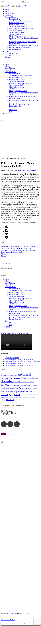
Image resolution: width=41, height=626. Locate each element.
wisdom (21, 252)
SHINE (13, 613)
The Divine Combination (17, 296)
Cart (10, 325)
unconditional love (11, 252)
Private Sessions (14, 289)
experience (11, 388)
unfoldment (32, 397)
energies (25, 385)
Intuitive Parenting (15, 319)
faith (17, 388)
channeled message (19, 382)
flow (21, 388)
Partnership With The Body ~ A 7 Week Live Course (22, 361)
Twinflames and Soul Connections (20, 290)
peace (12, 394)
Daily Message (19, 170)
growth (2, 391)
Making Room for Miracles (18, 306)
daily (25, 248)
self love (26, 394)
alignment (12, 375)
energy (30, 385)
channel (35, 378)
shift (34, 395)
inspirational (19, 391)
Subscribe (9, 434)
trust (15, 397)
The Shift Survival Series (17, 304)
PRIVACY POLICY (8, 620)
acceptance (4, 246)
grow (19, 250)
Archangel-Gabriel (15, 246)
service (30, 394)
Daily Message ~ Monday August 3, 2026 (19, 360)
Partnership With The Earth (18, 294)
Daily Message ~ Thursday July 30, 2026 (18, 365)
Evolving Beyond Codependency (20, 317)
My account (13, 323)
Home (7, 279)
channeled (4, 248)
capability (25, 246)
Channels (8, 285)
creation (31, 382)
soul (37, 394)
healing (7, 391)
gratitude (35, 388)
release (21, 394)
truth (18, 397)
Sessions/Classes (10, 287)
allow (16, 375)
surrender (9, 397)
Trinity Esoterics (31, 170)
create (27, 381)
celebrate (32, 246)
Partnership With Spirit (16, 292)
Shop (7, 321)
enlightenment (36, 385)
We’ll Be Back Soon (12, 358)
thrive (3, 252)
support (3, 397)
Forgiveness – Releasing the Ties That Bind (23, 315)
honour (11, 391)
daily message (13, 385)
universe (3, 400)
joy (27, 391)
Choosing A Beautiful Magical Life (21, 298)
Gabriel (14, 250)
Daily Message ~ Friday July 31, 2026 (17, 363)
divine (30, 248)
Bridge (27, 613)
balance (29, 378)
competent (11, 248)
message (33, 250)
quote (17, 394)
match (27, 250)
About (7, 281)
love (23, 250)
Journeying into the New (17, 300)
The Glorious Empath (16, 302)
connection (19, 248)
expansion (4, 388)
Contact (7, 327)
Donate (3, 434)
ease (22, 385)
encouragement (6, 250)
